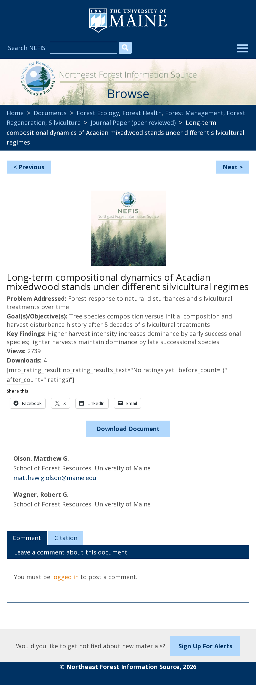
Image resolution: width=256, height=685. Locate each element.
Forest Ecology (98, 113)
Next (230, 167)
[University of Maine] (128, 32)
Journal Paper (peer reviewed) (133, 123)
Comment (27, 538)
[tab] (27, 538)
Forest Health (142, 113)
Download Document (128, 429)
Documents (50, 113)
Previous (31, 167)
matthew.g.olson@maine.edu (54, 478)
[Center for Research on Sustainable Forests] (37, 79)
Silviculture (65, 123)
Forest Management (194, 113)
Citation (65, 538)
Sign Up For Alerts (205, 646)
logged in (65, 577)
